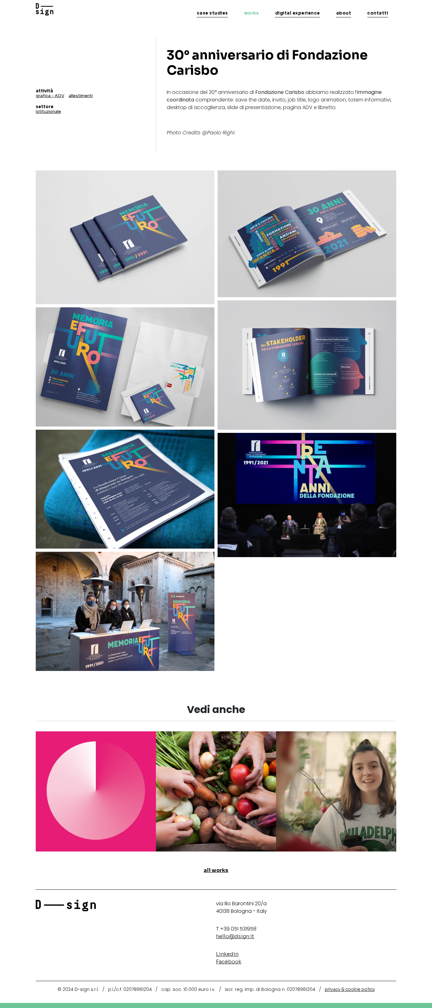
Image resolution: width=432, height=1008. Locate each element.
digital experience (297, 13)
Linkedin (227, 954)
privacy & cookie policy (350, 989)
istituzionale (48, 111)
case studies (212, 13)
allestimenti (81, 95)
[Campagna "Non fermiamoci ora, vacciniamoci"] (96, 791)
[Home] (44, 9)
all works (216, 870)
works (251, 13)
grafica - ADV (50, 95)
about (343, 13)
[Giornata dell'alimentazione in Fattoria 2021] (216, 791)
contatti (377, 13)
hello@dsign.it (235, 936)
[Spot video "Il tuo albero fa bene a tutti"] (336, 791)
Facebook (228, 961)
